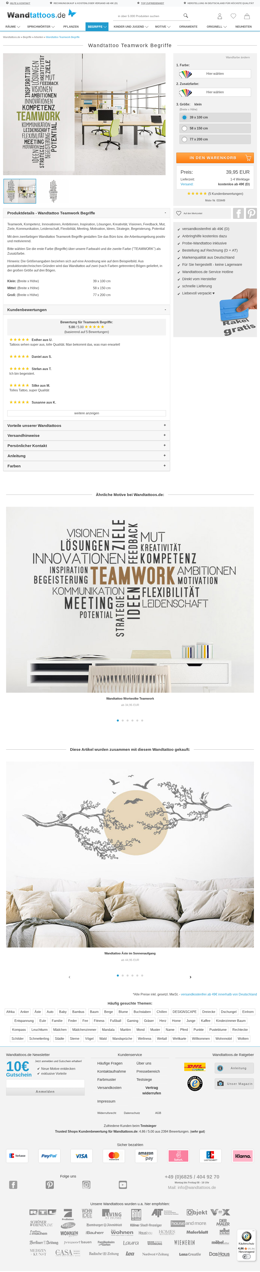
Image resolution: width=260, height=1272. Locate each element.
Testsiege (144, 1080)
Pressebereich (148, 1071)
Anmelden (45, 1091)
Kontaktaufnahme (111, 1071)
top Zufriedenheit (152, 3)
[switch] (247, 1256)
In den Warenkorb (213, 158)
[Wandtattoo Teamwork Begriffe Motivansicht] (53, 191)
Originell (214, 26)
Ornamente (188, 26)
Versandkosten (109, 1088)
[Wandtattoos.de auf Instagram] (86, 1185)
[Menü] (253, 1231)
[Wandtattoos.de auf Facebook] (13, 1185)
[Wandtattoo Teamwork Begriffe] (84, 114)
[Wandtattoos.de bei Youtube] (123, 1185)
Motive (160, 26)
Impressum (106, 1101)
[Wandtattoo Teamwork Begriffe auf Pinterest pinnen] (250, 213)
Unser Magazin (240, 1083)
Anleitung (239, 1068)
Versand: (187, 184)
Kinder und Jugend (129, 26)
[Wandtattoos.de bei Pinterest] (50, 1185)
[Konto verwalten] (220, 17)
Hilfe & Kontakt (20, 3)
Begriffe (95, 26)
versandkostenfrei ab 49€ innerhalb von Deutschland (219, 994)
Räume (10, 26)
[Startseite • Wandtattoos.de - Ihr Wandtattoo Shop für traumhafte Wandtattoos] (41, 14)
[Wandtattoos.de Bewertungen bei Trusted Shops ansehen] (195, 1090)
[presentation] (70, 977)
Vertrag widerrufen (151, 1090)
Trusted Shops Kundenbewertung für (96, 1131)
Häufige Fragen (109, 1063)
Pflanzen (71, 26)
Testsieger (148, 1126)
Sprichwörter (38, 26)
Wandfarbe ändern (238, 57)
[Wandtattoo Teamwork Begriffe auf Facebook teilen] (237, 213)
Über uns (143, 1063)
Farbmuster (106, 1080)
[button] (117, 720)
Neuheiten (243, 26)
